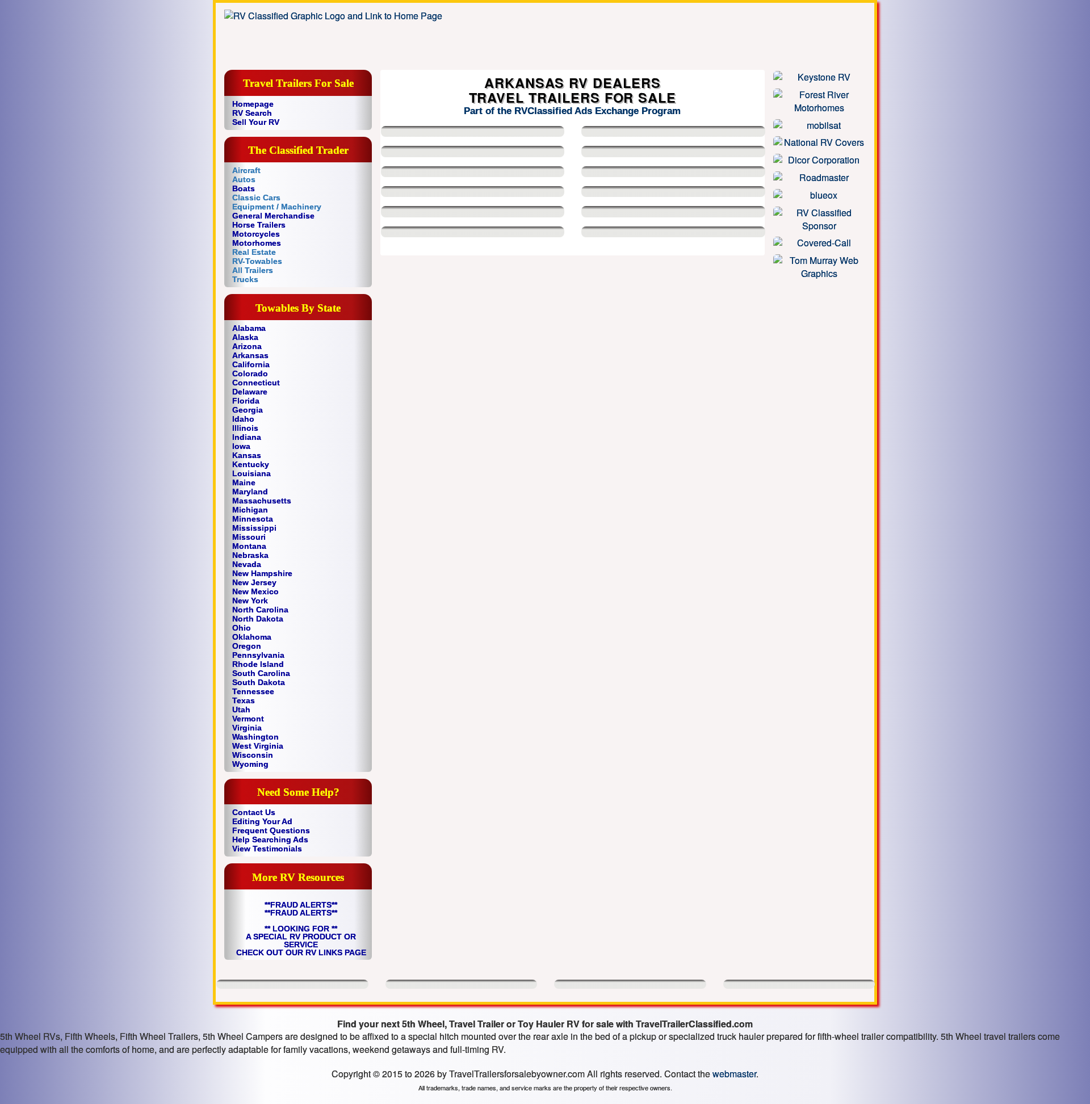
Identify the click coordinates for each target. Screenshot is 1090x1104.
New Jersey (254, 582)
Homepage (253, 103)
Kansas (246, 455)
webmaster (734, 1073)
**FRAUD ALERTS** (301, 904)
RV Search (252, 112)
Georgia (247, 409)
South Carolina (261, 673)
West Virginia (257, 745)
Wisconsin (252, 754)
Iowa (241, 446)
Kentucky (250, 464)
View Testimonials (267, 848)
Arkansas (250, 355)
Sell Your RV (255, 122)
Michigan (250, 509)
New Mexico (255, 591)
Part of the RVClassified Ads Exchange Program (572, 111)
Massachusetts (261, 500)
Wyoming (250, 764)
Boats (243, 188)
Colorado (250, 373)
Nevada (246, 564)
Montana (249, 546)
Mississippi (254, 527)
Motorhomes (256, 242)
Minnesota (252, 518)
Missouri (249, 536)
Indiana (246, 437)
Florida (245, 400)
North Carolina (260, 609)
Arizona (247, 346)
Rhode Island (258, 664)
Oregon (246, 645)
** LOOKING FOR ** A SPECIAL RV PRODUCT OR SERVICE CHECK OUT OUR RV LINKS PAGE (301, 940)
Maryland (250, 491)
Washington (255, 736)
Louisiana (251, 473)
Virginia (247, 727)
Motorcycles (256, 233)
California (251, 364)
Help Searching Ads (270, 839)
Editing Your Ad (262, 821)
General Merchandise (273, 215)
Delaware (249, 391)
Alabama (249, 328)
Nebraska (250, 555)
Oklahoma (251, 636)
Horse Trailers (259, 224)
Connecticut (256, 382)
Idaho (243, 418)
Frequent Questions (271, 830)
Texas (243, 700)
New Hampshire (262, 573)
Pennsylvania (258, 655)
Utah (241, 709)
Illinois (245, 428)
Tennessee (253, 691)
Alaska (245, 337)
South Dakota (258, 682)
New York (250, 600)
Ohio (241, 627)
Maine (243, 482)
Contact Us (253, 812)
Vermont (248, 718)
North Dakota (257, 618)
